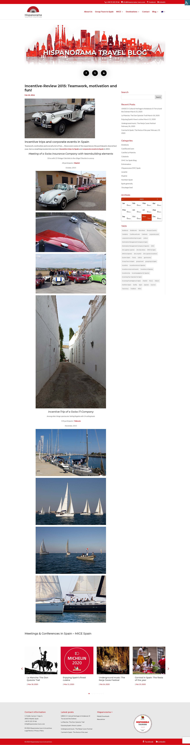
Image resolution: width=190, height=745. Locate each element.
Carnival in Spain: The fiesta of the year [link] (135, 130)
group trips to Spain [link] (150, 261)
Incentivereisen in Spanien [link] (137, 265)
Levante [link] (124, 172)
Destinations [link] (131, 12)
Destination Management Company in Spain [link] (135, 242)
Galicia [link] (140, 257)
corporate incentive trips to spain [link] (131, 238)
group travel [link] (139, 261)
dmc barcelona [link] (141, 250)
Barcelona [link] (142, 230)
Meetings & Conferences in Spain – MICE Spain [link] (58, 633)
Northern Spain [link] (127, 180)
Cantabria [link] (125, 234)
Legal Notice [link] (29, 731)
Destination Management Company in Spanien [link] (135, 246)
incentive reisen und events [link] (130, 269)
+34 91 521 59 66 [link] (31, 721)
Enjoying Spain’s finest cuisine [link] (132, 119)
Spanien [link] (146, 285)
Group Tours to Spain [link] (104, 12)
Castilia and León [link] (135, 234)
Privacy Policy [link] (39, 731)
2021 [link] (142, 199)
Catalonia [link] (125, 156)
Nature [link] (157, 281)
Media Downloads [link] (103, 716)
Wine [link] (139, 288)
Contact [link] (146, 12)
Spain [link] (140, 285)
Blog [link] (154, 12)
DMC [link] (152, 246)
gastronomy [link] (147, 257)
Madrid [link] (124, 176)
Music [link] (151, 281)
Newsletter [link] (101, 719)
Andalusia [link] (125, 145)
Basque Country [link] (152, 230)
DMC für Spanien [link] (127, 253)
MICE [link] (118, 12)
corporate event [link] (154, 234)
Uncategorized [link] (127, 187)
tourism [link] (153, 285)
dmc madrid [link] (137, 253)
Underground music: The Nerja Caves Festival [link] (138, 123)
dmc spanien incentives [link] (150, 253)
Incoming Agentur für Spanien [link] (140, 273)
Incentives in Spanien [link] (147, 269)
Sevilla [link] (135, 285)
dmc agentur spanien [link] (128, 250)
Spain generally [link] (127, 183)
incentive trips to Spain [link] (69, 149)
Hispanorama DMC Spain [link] (131, 168)
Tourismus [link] (125, 288)
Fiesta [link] (134, 257)
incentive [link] (125, 265)
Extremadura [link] (126, 164)
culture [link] (145, 238)
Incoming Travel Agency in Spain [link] (131, 281)
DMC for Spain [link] (151, 250)
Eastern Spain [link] (126, 257)
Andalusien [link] (133, 230)
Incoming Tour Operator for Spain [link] (132, 277)
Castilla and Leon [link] (127, 149)
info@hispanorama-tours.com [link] (35, 724)
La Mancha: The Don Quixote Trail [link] (134, 115)
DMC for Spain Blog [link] (129, 160)
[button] (168, 668)
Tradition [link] (133, 288)
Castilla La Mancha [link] (128, 152)
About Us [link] (88, 12)
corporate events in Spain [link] (93, 149)
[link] (187, 2)
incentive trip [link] (126, 273)
